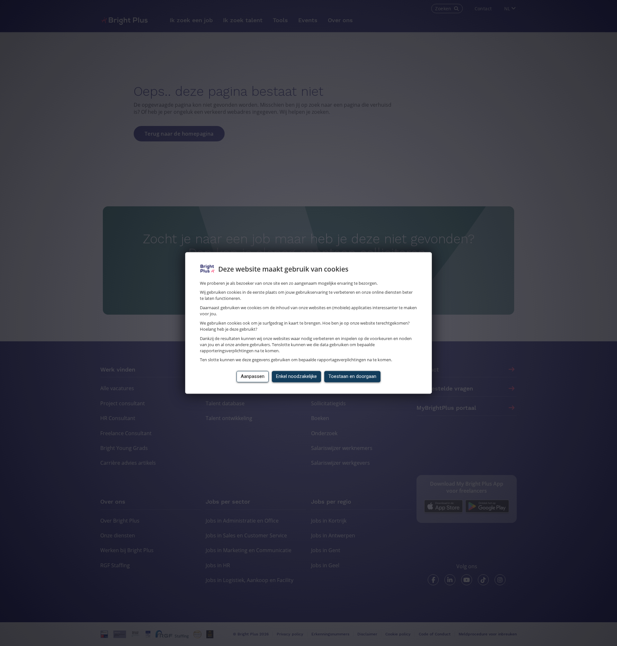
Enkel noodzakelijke (296, 377)
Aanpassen (252, 377)
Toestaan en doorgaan (352, 377)
